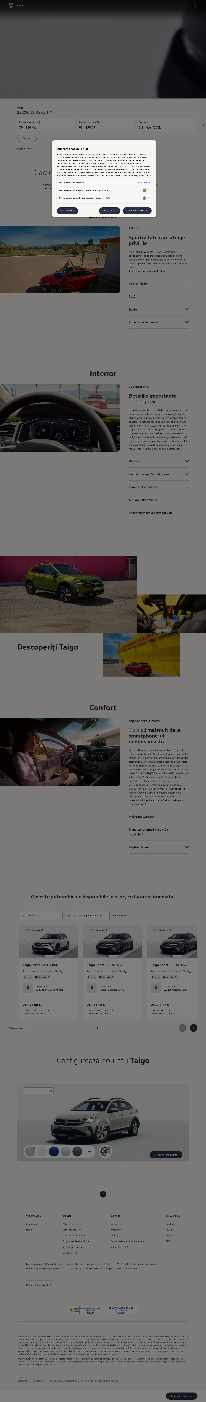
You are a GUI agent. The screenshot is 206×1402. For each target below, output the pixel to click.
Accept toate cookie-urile (137, 210)
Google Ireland (105, 169)
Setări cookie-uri (67, 210)
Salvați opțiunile (109, 210)
